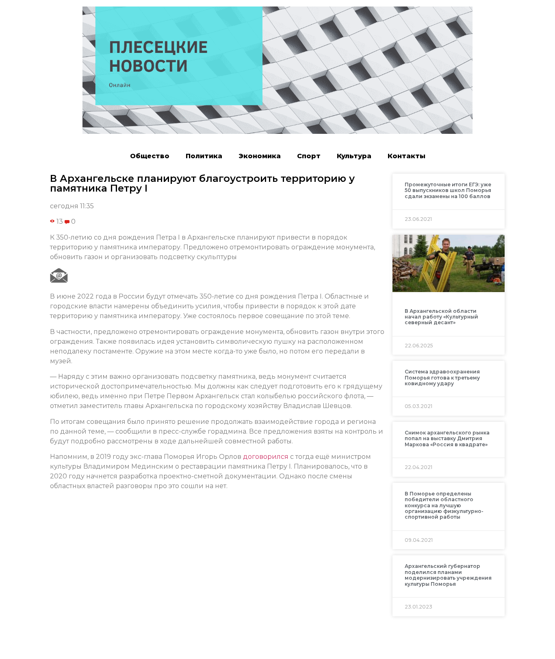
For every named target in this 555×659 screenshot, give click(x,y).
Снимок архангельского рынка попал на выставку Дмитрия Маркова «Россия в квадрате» (447, 438)
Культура (354, 156)
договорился (265, 456)
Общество (149, 156)
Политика (204, 156)
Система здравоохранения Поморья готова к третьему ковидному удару (442, 377)
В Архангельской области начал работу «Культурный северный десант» (441, 317)
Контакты (406, 156)
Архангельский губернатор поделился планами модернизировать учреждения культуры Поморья (448, 575)
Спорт (309, 156)
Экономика (259, 156)
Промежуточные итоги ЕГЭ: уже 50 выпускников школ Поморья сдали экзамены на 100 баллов (448, 190)
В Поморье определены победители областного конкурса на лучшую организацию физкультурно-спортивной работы (444, 505)
